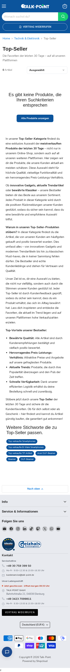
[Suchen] (63, 16)
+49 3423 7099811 (18, 599)
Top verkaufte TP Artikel (20, 453)
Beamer (12, 459)
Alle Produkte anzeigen (35, 118)
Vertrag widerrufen (20, 612)
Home (6, 38)
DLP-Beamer (27, 459)
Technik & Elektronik (27, 38)
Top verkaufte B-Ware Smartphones (26, 447)
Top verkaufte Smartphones (21, 441)
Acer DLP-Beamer (46, 453)
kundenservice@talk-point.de (20, 575)
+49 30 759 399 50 (18, 566)
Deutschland (33, 624)
